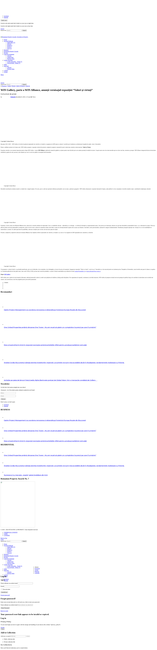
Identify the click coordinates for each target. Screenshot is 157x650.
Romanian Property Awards (11, 51)
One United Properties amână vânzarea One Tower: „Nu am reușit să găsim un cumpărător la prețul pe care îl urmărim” (50, 327)
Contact (6, 70)
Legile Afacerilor (8, 60)
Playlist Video (10, 58)
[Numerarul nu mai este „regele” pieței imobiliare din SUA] (80, 470)
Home (5, 39)
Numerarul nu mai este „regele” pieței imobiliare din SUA (26, 475)
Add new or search (6, 636)
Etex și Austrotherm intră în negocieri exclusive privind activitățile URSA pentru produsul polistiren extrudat (45, 345)
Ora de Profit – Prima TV (13, 63)
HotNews (9, 45)
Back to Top (4, 538)
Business (6, 50)
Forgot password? (5, 595)
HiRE (5, 64)
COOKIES (7, 535)
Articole (9, 56)
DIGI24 (9, 44)
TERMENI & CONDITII (10, 532)
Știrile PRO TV (11, 42)
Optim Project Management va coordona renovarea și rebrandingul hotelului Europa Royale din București (45, 310)
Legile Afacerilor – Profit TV (14, 61)
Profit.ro (9, 47)
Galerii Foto (10, 57)
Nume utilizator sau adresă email (9, 583)
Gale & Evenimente (9, 54)
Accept (2, 627)
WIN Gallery (7, 274)
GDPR (6, 534)
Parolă (2, 586)
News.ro (9, 48)
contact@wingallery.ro (80, 271)
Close (2, 539)
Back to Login (4, 611)
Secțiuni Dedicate (8, 41)
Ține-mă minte (6, 589)
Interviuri (6, 66)
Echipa (6, 72)
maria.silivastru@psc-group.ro (94, 271)
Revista (6, 53)
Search (24, 30)
